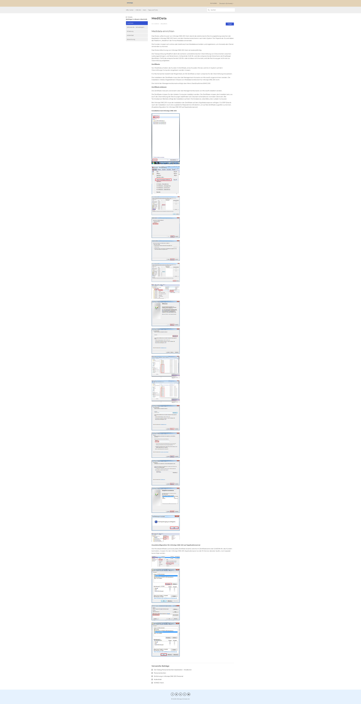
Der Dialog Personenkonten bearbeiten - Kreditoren (173, 670)
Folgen (230, 24)
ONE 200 (138, 10)
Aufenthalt (130, 35)
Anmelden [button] (213, 3)
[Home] (130, 4)
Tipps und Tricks (153, 10)
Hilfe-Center (129, 10)
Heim (144, 10)
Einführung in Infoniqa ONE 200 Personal (168, 676)
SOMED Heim (159, 683)
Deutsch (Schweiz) (226, 3)
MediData (130, 23)
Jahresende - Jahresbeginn (135, 27)
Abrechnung (131, 39)
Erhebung (130, 31)
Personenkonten (160, 673)
